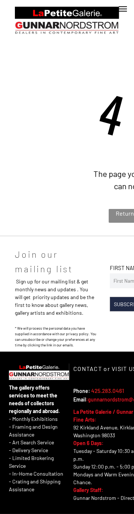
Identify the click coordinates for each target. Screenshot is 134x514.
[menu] (122, 8)
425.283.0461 (107, 390)
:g (88, 399)
